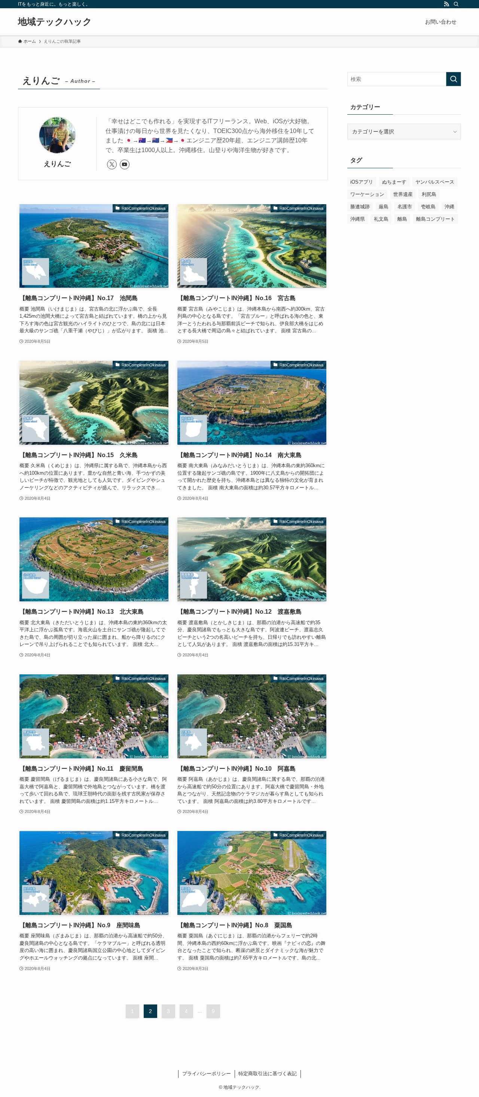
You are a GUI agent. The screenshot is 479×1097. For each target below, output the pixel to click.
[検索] (456, 4)
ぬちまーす (394, 182)
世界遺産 (403, 194)
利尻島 (429, 194)
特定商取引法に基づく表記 (267, 1073)
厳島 (383, 206)
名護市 (404, 206)
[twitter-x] (112, 164)
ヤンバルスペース (434, 182)
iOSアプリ (361, 182)
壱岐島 (428, 206)
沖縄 (449, 206)
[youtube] (124, 164)
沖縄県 (357, 219)
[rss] (446, 4)
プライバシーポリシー (206, 1073)
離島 (402, 219)
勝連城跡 (360, 206)
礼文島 (381, 219)
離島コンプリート (435, 219)
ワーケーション (367, 194)
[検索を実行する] (453, 79)
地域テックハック (55, 21)
